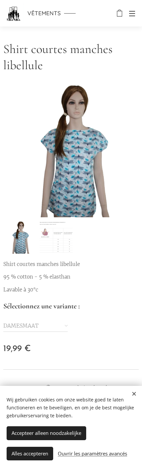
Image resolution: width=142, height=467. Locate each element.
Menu (132, 13)
